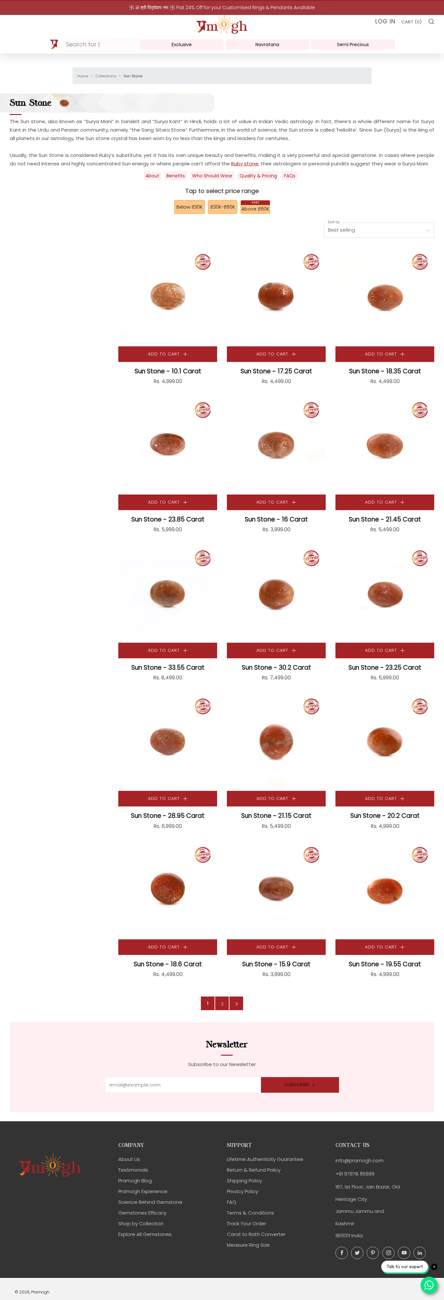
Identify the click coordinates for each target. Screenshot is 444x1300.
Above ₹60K (255, 209)
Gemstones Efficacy (142, 1212)
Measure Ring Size (248, 1245)
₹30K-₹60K (222, 207)
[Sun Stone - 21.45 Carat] (384, 445)
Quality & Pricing (258, 176)
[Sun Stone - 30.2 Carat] (276, 593)
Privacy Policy (242, 1191)
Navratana (267, 44)
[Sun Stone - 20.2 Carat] (384, 741)
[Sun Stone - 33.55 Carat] (167, 593)
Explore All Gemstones (145, 1234)
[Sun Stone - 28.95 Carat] (167, 741)
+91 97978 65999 (354, 1173)
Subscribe (297, 1085)
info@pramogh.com (359, 1160)
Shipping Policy (244, 1180)
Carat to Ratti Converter (256, 1234)
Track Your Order (246, 1223)
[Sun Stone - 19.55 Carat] (384, 890)
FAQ (231, 1202)
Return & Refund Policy (254, 1169)
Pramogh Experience (142, 1191)
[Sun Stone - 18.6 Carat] (167, 890)
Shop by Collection (140, 1223)
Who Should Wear (212, 176)
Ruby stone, (245, 163)
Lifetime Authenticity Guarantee (265, 1159)
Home (82, 76)
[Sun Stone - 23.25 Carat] (384, 593)
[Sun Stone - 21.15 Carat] (276, 741)
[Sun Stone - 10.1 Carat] (167, 297)
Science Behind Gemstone (150, 1202)
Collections (105, 76)
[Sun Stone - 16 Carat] (276, 445)
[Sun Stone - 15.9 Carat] (276, 890)
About (152, 176)
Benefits (175, 176)
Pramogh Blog (135, 1180)
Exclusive (182, 44)
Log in (385, 21)
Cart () (411, 22)
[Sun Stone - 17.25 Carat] (276, 297)
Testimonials (133, 1169)
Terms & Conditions (250, 1212)
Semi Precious (353, 44)
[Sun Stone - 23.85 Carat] (167, 445)
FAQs (289, 176)
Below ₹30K (189, 207)
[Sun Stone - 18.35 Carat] (384, 297)
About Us (129, 1159)
